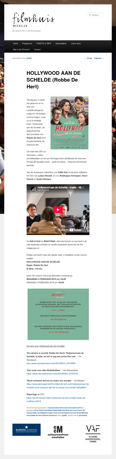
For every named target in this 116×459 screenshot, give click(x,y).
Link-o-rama (76, 43)
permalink (83, 415)
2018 (36, 410)
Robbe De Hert (36, 415)
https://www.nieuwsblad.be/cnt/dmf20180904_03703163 (52, 373)
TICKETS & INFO (43, 43)
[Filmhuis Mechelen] (33, 26)
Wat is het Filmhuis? (21, 49)
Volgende (99, 58)
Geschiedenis (61, 43)
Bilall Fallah (52, 410)
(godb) (29, 58)
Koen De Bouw (75, 412)
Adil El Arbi (43, 410)
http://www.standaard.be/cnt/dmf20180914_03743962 (51, 363)
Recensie (64, 407)
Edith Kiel (61, 410)
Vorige (88, 58)
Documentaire (54, 407)
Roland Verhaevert (49, 415)
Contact (37, 49)
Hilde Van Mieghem (40, 412)
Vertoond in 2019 (75, 407)
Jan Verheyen (63, 412)
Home (15, 43)
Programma (27, 43)
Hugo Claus (53, 412)
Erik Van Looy (71, 410)
